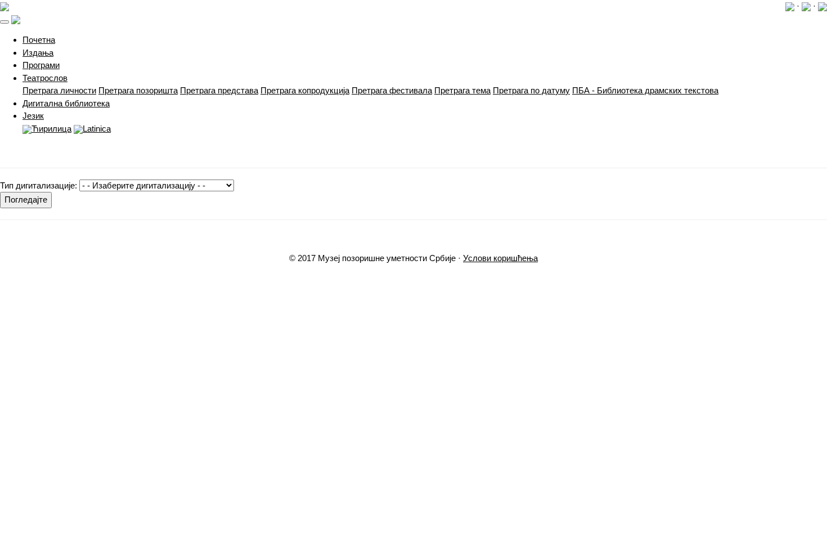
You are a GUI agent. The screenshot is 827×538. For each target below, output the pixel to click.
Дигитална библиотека (66, 103)
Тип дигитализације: (38, 185)
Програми (41, 65)
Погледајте (26, 199)
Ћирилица (51, 128)
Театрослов (45, 78)
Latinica (97, 128)
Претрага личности (59, 90)
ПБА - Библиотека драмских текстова (645, 90)
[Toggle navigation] (4, 22)
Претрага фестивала (392, 90)
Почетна (39, 39)
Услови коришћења (500, 258)
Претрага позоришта (138, 90)
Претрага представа (219, 90)
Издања (38, 52)
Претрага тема (462, 90)
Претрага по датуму (531, 90)
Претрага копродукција (304, 90)
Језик (33, 115)
